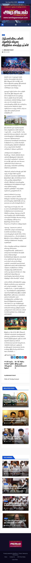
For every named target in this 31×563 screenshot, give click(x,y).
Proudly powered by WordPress (10, 553)
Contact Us (12, 557)
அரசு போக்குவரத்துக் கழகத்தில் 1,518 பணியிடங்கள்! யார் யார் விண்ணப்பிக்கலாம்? (15, 402)
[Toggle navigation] (16, 25)
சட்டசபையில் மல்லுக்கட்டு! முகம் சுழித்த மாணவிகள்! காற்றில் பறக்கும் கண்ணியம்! (14, 471)
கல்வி (5, 397)
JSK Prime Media (21, 557)
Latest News (15, 559)
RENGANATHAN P (9, 50)
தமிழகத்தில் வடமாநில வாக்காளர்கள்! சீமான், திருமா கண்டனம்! (15, 420)
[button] (28, 24)
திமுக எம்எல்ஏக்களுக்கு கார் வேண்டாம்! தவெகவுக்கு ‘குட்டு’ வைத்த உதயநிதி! (14, 505)
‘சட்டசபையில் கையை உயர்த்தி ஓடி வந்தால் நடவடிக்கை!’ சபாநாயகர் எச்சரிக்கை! (15, 522)
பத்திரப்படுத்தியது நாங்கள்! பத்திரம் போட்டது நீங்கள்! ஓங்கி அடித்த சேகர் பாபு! (15, 488)
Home (5, 557)
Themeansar (15, 554)
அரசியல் (5, 466)
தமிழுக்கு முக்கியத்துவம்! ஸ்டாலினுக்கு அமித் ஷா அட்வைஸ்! (13, 438)
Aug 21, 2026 (9, 473)
